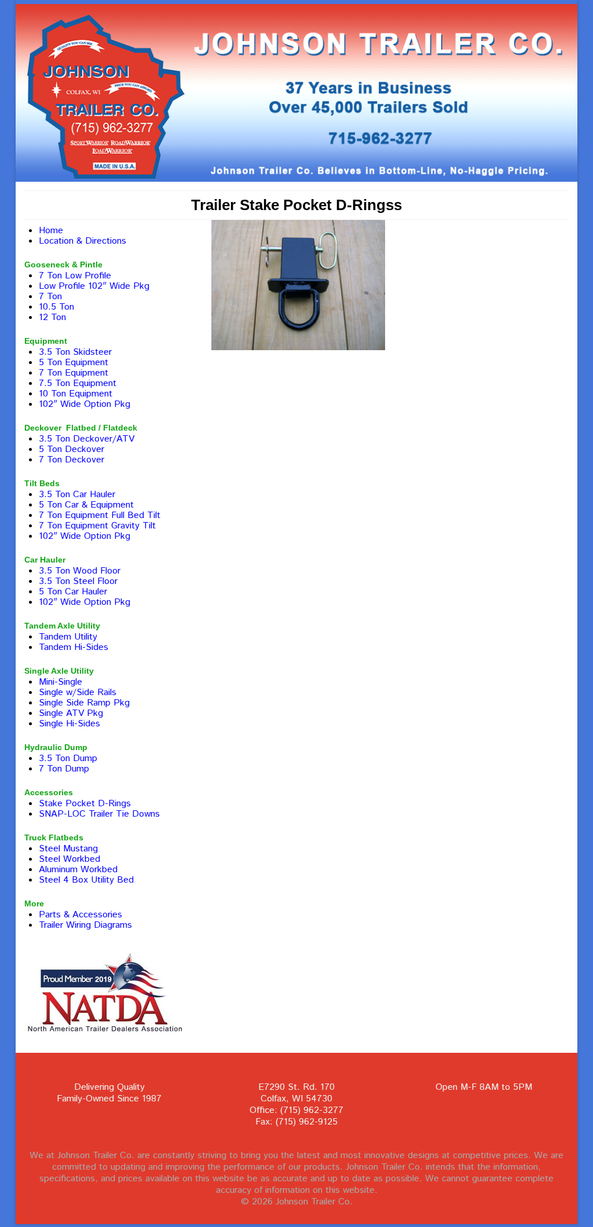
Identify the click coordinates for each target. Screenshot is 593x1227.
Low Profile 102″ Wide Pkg (94, 286)
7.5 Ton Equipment (77, 383)
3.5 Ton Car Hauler (77, 494)
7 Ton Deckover (71, 459)
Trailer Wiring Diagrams (85, 925)
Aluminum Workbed (78, 869)
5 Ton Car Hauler (73, 591)
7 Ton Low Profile (75, 275)
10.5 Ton (56, 307)
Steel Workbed (69, 859)
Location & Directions (82, 241)
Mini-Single (60, 682)
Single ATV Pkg (71, 713)
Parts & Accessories (80, 914)
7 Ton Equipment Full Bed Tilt (99, 515)
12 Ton (52, 317)
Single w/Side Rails (77, 692)
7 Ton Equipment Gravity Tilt (97, 525)
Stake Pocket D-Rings (85, 803)
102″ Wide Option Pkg (84, 404)
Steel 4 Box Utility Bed (86, 880)
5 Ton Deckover (71, 449)
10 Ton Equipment (75, 394)
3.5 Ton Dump (68, 758)
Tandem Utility (68, 637)
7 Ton (50, 296)
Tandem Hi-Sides (73, 647)
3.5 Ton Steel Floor (78, 581)
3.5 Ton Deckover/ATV (86, 439)
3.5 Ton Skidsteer (75, 352)
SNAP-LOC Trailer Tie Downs (99, 814)
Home (51, 230)
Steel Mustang (68, 848)
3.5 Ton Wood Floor (79, 571)
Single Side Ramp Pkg (84, 703)
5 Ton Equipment (73, 362)
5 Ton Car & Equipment (86, 505)
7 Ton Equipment (73, 373)
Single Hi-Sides (69, 723)
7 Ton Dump (64, 769)
